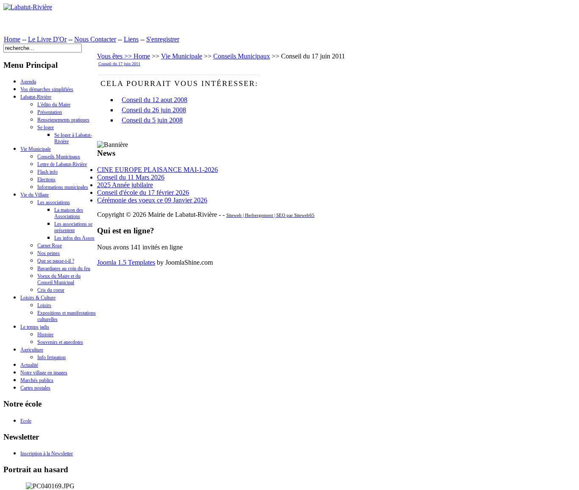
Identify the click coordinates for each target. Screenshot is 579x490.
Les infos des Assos (74, 238)
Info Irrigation (51, 357)
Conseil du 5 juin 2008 (152, 120)
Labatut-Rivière (35, 97)
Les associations (53, 202)
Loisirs (44, 305)
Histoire (45, 335)
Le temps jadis (34, 327)
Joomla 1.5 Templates (126, 262)
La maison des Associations (68, 213)
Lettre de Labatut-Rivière (62, 164)
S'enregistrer (162, 39)
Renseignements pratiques (63, 120)
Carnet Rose (49, 246)
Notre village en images (43, 373)
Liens (131, 39)
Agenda (28, 82)
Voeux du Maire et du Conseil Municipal (59, 279)
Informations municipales (62, 187)
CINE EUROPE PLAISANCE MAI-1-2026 (157, 169)
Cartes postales (35, 388)
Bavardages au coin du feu (63, 268)
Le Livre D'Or (47, 39)
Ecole (25, 421)
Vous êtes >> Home (123, 56)
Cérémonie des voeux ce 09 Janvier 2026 (152, 200)
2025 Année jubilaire (125, 184)
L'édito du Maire (53, 105)
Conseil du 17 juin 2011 (119, 63)
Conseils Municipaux (58, 157)
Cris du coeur (50, 290)
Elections (46, 180)
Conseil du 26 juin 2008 (154, 110)
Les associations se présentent (73, 227)
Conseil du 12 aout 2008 (154, 99)
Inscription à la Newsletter (46, 454)
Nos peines (48, 253)
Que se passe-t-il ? (55, 261)
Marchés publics (36, 380)
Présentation (49, 112)
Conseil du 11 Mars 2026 (130, 177)
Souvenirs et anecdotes (60, 342)
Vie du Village (34, 195)
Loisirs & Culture (38, 298)
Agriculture (31, 350)
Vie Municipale (35, 149)
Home (12, 39)
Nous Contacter (95, 39)
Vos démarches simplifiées (46, 89)
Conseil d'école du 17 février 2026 (143, 192)
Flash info (47, 172)
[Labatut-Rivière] (27, 7)
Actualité (29, 365)
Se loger (45, 127)
